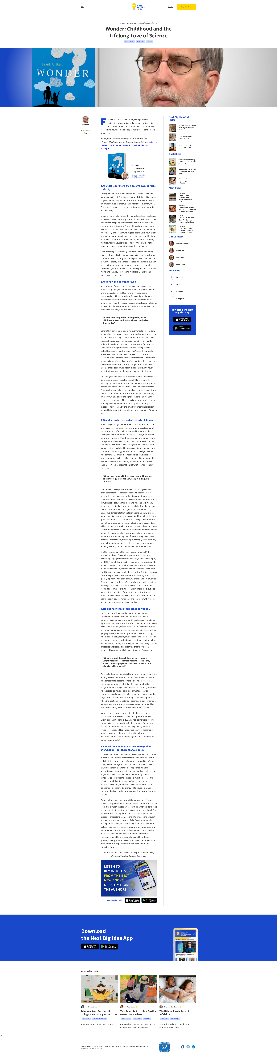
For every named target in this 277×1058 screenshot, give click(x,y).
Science (149, 42)
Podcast (99, 1046)
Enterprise (111, 1046)
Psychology (174, 1019)
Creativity (147, 1019)
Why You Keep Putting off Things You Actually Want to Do (99, 1013)
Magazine (122, 23)
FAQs (105, 1046)
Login (170, 7)
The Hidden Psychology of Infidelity (174, 1013)
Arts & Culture (129, 42)
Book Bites (140, 42)
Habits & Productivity (99, 1019)
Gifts (94, 1046)
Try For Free (186, 7)
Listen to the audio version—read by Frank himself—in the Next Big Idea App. (129, 145)
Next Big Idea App (86, 1046)
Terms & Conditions (129, 1046)
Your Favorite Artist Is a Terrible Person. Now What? (138, 1013)
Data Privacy (140, 1046)
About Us (118, 1046)
